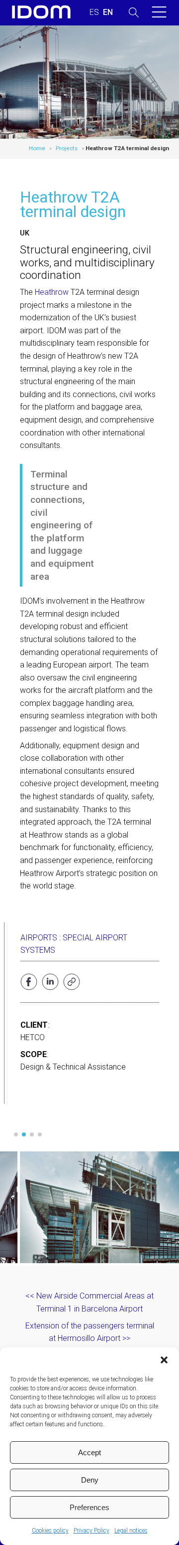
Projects (67, 148)
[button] (164, 1360)
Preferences (89, 1507)
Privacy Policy (91, 1530)
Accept (89, 1452)
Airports (38, 937)
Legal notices (131, 1530)
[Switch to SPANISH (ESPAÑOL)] (94, 12)
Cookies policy (50, 1530)
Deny (89, 1480)
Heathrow (52, 292)
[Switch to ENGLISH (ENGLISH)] (108, 12)
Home (37, 148)
